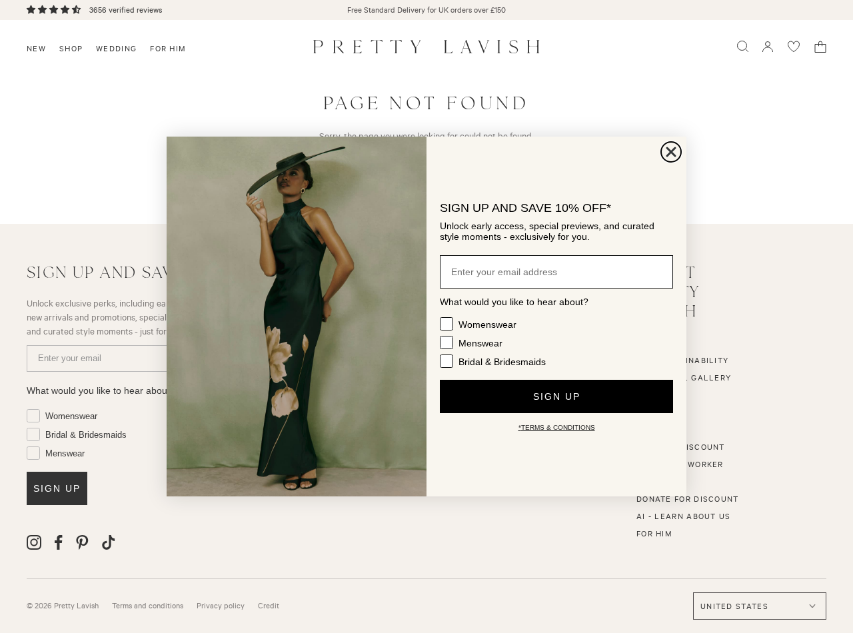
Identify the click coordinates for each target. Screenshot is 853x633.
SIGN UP (556, 396)
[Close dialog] (671, 152)
